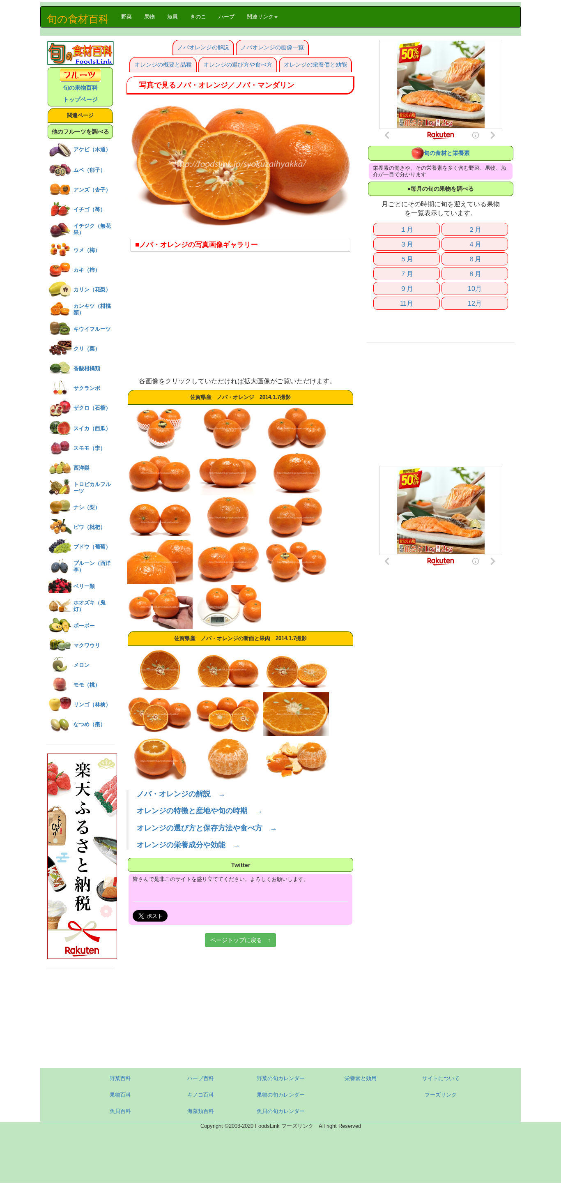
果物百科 (120, 1095)
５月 (406, 259)
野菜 (129, 16)
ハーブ (226, 17)
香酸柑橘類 (87, 368)
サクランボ (87, 388)
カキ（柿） (87, 270)
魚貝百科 (120, 1111)
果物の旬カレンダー (281, 1095)
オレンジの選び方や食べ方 (237, 64)
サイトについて (441, 1078)
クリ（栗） (87, 349)
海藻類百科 (200, 1111)
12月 (475, 303)
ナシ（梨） (87, 507)
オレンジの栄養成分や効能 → (188, 845)
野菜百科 (120, 1078)
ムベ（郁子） (90, 170)
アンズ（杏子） (92, 190)
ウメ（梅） (87, 250)
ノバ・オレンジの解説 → (181, 794)
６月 (474, 259)
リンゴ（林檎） (92, 704)
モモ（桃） (87, 685)
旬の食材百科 (78, 19)
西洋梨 (82, 468)
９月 (406, 288)
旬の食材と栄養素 (447, 153)
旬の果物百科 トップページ (80, 93)
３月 (406, 244)
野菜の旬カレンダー (281, 1078)
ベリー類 (84, 586)
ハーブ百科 (200, 1078)
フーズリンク (441, 1095)
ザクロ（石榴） (92, 408)
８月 (474, 273)
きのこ (198, 17)
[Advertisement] (240, 317)
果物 (149, 17)
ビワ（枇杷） (90, 527)
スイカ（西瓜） (92, 428)
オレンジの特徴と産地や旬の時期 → (199, 811)
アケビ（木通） (92, 149)
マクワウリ (87, 645)
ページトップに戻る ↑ (240, 940)
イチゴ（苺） (90, 209)
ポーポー (84, 625)
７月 (406, 273)
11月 (406, 303)
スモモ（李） (90, 448)
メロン (82, 665)
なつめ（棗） (90, 724)
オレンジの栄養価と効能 (315, 64)
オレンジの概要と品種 (163, 64)
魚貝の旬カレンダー (281, 1111)
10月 (475, 288)
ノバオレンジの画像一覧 (272, 47)
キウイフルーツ (92, 329)
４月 (474, 244)
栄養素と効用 (361, 1078)
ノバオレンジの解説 (203, 47)
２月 (474, 229)
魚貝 (172, 17)
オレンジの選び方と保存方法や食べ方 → (207, 828)
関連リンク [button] (260, 17)
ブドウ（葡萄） (92, 547)
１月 (406, 229)
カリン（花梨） (92, 289)
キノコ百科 (200, 1095)
